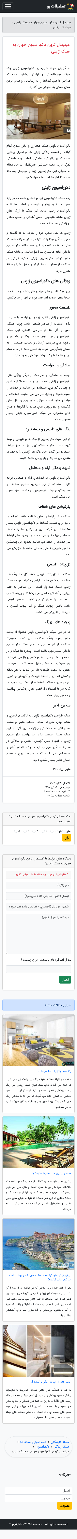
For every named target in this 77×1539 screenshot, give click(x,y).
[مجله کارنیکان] (60, 6)
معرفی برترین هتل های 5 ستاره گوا (52, 1173)
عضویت (65, 1505)
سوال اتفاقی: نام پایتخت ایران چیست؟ (46, 959)
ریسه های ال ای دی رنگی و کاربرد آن (50, 1382)
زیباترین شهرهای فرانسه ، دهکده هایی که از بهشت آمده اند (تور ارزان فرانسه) (40, 1278)
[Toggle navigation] (7, 6)
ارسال (65, 979)
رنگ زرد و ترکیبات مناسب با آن (54, 1071)
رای (67, 837)
